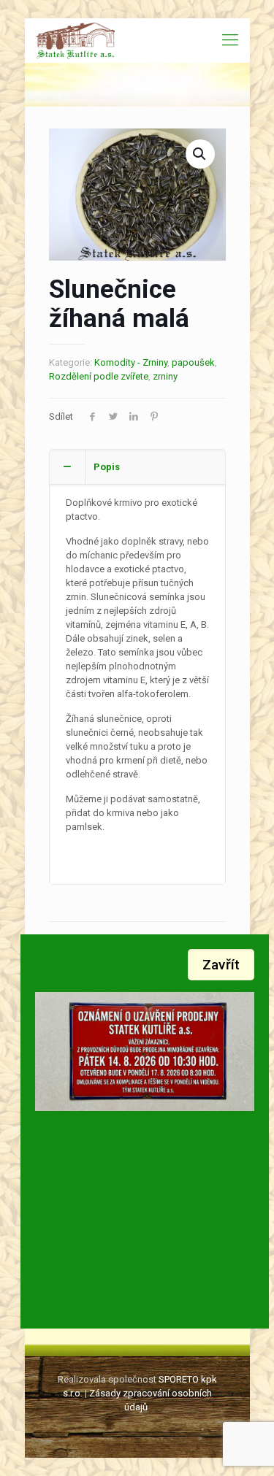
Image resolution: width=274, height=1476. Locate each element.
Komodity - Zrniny (130, 362)
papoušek (193, 362)
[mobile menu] (230, 40)
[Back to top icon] (244, 1446)
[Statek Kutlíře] (75, 40)
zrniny (165, 376)
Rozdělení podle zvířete (98, 376)
